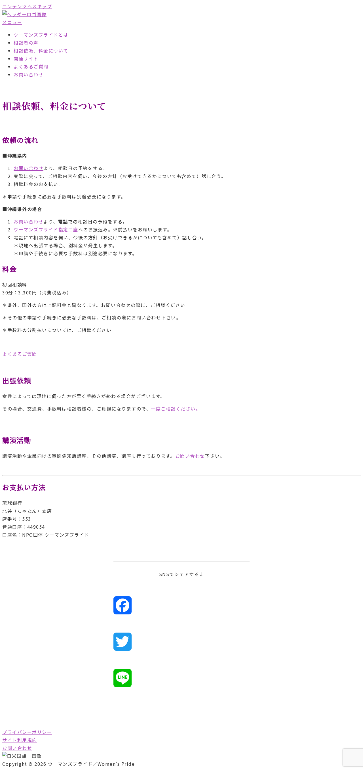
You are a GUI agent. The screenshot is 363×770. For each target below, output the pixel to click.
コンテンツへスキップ (27, 6)
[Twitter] (181, 642)
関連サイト (26, 58)
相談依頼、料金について (41, 50)
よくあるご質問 (31, 66)
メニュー (12, 22)
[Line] (181, 678)
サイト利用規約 (19, 739)
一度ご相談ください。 (176, 408)
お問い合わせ (28, 74)
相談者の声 (26, 42)
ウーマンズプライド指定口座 (46, 229)
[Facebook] (181, 605)
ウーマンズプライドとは (41, 34)
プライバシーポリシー (27, 732)
